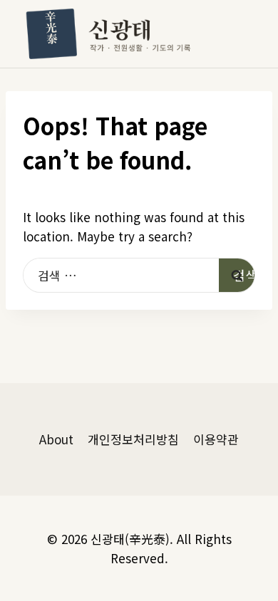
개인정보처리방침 (133, 439)
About (56, 439)
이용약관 (216, 439)
